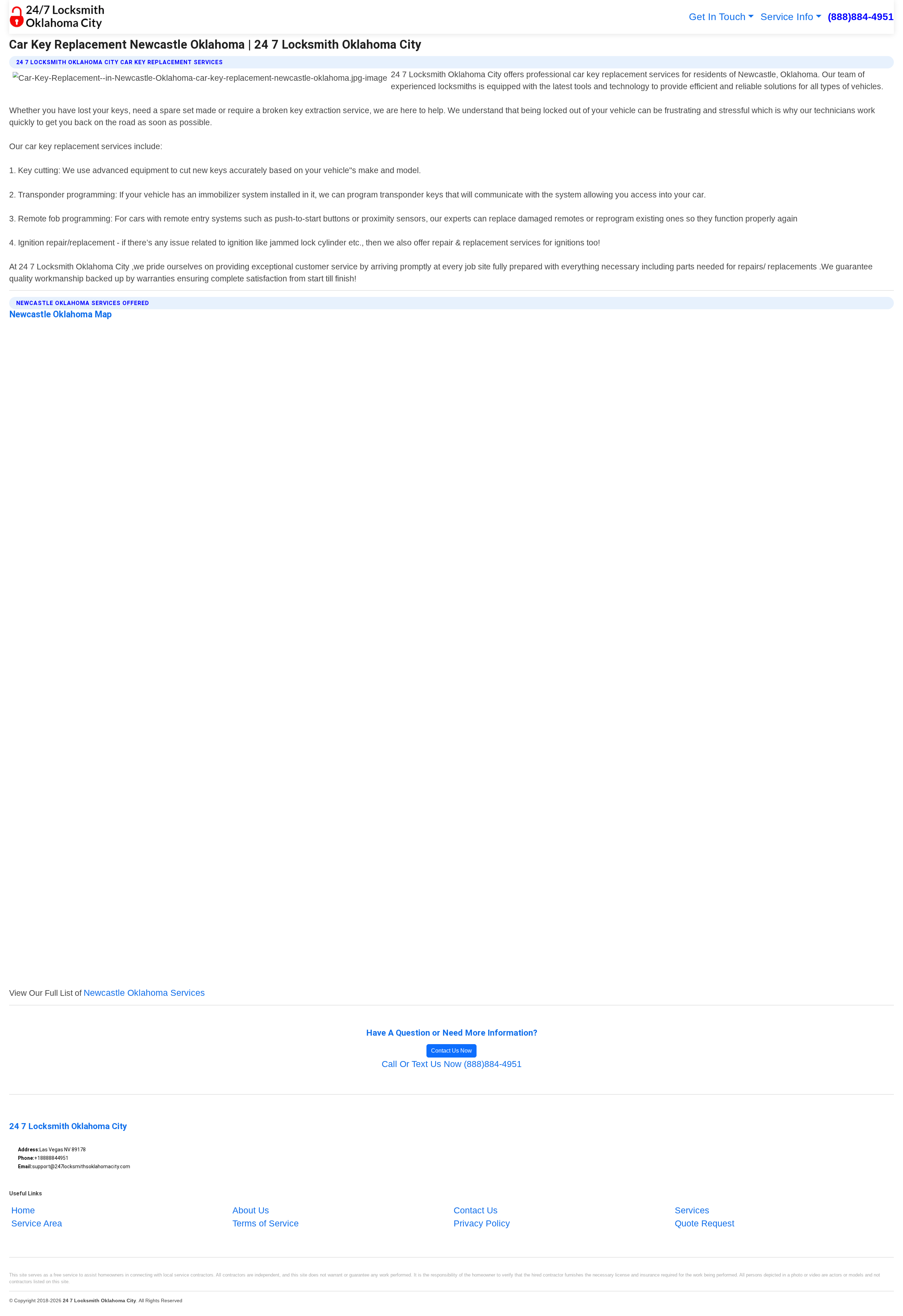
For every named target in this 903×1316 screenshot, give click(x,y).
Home (23, 1210)
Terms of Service (265, 1223)
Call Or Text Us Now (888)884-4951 (452, 1064)
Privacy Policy (482, 1223)
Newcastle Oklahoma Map (60, 314)
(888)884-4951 (861, 16)
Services (692, 1210)
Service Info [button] (786, 16)
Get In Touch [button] (717, 16)
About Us (250, 1210)
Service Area (36, 1223)
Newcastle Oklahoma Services (144, 993)
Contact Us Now (451, 1051)
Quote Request (704, 1223)
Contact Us (476, 1210)
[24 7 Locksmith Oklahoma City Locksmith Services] (57, 17)
